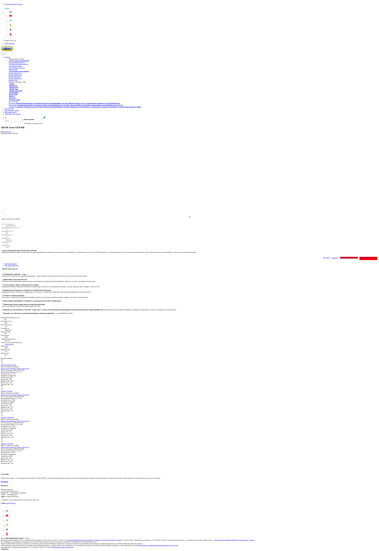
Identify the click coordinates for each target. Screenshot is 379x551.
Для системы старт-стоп (17, 68)
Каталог (7, 57)
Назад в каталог (6, 131)
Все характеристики (11, 265)
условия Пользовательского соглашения (79, 540)
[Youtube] (10, 16)
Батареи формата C (15, 77)
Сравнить (334, 258)
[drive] (10, 34)
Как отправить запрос (12, 110)
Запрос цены (348, 257)
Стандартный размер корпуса (19, 64)
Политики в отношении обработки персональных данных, (159, 545)
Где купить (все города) (13, 114)
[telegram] (10, 20)
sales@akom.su (9, 43)
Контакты (326, 257)
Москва (7, 8)
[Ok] (10, 25)
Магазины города (11, 112)
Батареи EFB (13, 69)
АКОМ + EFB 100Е (7, 417)
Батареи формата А (15, 73)
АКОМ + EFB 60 (6, 391)
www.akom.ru (9, 344)
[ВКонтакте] (10, 12)
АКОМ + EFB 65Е (7, 444)
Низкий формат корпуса (17, 62)
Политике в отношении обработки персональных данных (234, 540)
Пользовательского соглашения (62, 547)
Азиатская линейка (15, 66)
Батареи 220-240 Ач (15, 78)
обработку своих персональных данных (108, 540)
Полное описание (11, 264)
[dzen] (10, 29)
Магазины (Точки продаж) (14, 4)
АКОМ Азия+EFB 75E (8, 365)
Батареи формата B (15, 75)
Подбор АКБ (9, 109)
